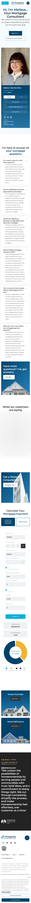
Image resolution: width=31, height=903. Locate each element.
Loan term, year (10, 542)
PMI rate (8, 595)
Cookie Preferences (15, 895)
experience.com (12, 764)
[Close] (29, 877)
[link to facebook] (7, 842)
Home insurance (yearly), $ (12, 573)
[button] (27, 3)
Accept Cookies (15, 900)
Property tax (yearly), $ (11, 580)
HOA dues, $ (9, 604)
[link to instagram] (3, 842)
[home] (18, 3)
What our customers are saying (15, 408)
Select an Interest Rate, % (12, 558)
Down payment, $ (10, 550)
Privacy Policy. (6, 892)
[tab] (9, 96)
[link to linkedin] (11, 842)
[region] (15, 889)
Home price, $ (9, 533)
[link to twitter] (15, 842)
